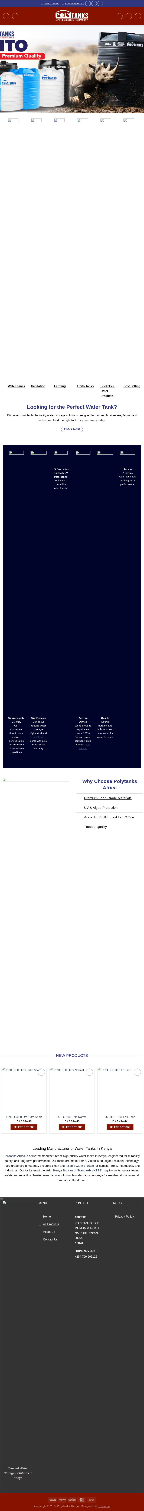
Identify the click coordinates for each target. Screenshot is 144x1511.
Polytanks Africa (14, 1156)
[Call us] (100, 3)
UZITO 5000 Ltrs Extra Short (24, 1117)
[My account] (120, 16)
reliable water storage (80, 1165)
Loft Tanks (38, 737)
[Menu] (6, 16)
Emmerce (104, 1506)
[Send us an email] (94, 3)
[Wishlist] (129, 16)
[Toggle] (80, 798)
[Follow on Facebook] (88, 3)
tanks (90, 1156)
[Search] (15, 16)
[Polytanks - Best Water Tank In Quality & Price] (72, 16)
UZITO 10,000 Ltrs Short (120, 1117)
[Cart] (138, 16)
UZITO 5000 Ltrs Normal (72, 1117)
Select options (24, 1127)
